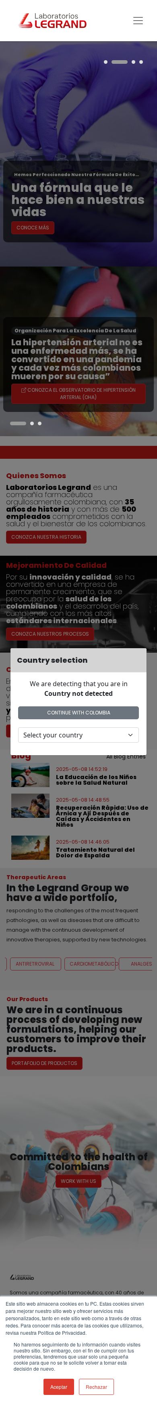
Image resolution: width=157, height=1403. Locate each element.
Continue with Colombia (78, 712)
